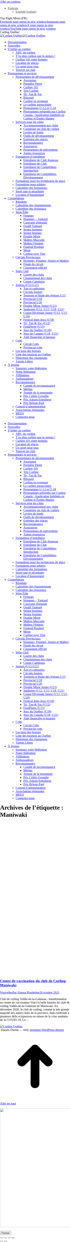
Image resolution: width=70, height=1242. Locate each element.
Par (25, 992)
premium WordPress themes (47, 1029)
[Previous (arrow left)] (1, 1241)
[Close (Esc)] (1, 1237)
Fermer (6, 1233)
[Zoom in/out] (13, 1237)
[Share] (5, 1237)
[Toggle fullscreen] (9, 1237)
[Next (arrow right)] (5, 1241)
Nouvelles (6, 992)
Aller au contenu (10, 1)
